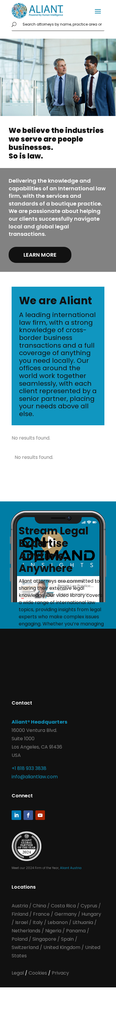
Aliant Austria (70, 868)
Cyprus (89, 905)
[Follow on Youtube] (40, 815)
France (41, 914)
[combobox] (62, 24)
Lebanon (58, 922)
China (40, 905)
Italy (38, 922)
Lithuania (83, 922)
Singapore (44, 939)
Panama (76, 930)
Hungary (91, 914)
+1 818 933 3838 (29, 768)
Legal (18, 973)
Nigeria (53, 930)
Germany (65, 914)
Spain (68, 939)
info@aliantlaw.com (35, 776)
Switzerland (26, 947)
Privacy (60, 973)
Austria (20, 905)
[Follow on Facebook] (28, 815)
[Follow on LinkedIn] (16, 815)
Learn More (40, 254)
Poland (20, 939)
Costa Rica (64, 905)
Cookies (38, 973)
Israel (21, 922)
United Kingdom (61, 947)
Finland (20, 914)
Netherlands (26, 930)
